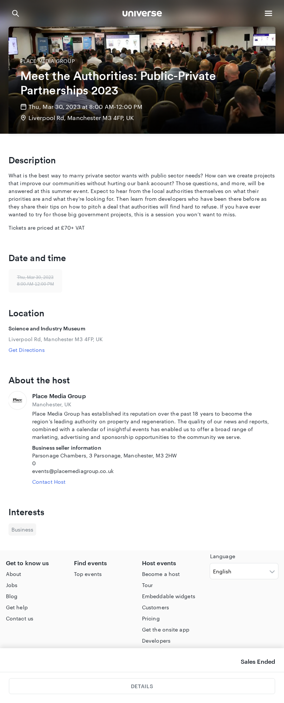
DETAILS (142, 686)
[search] (15, 13)
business (22, 529)
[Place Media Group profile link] (17, 439)
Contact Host (48, 482)
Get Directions (27, 350)
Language (222, 556)
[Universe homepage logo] (142, 14)
